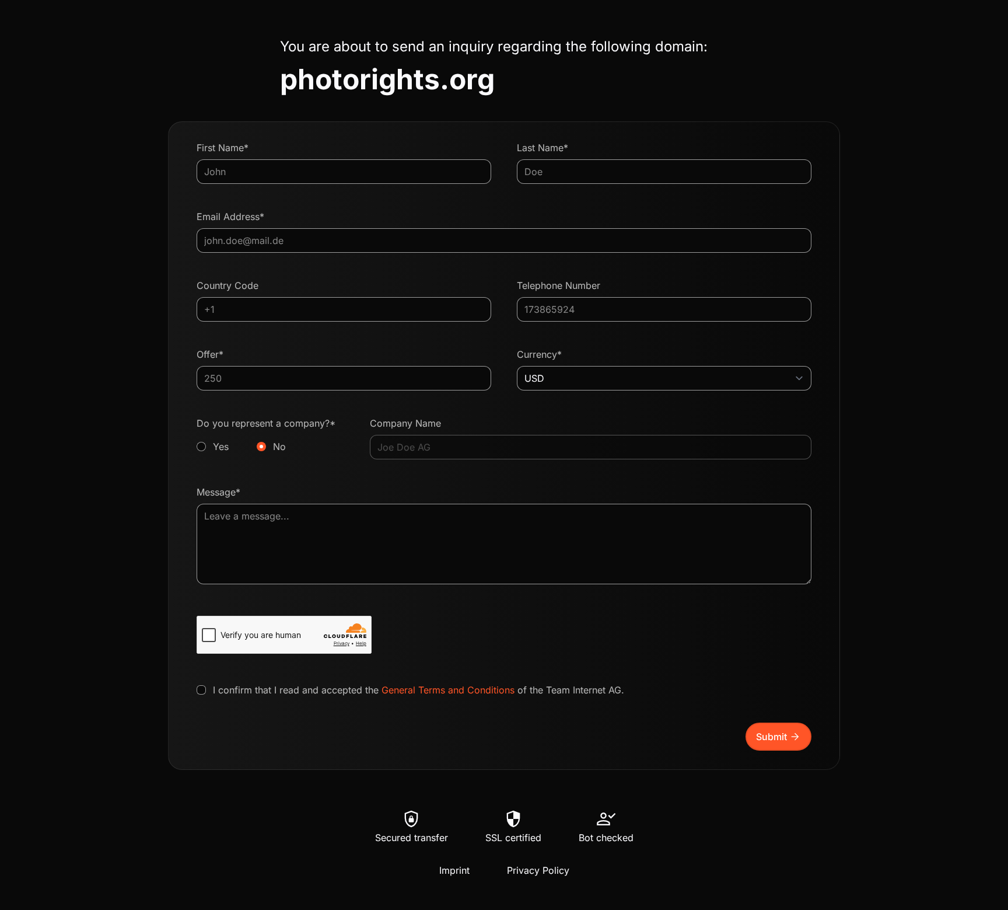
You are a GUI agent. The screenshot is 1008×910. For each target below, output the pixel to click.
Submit (778, 737)
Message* (218, 492)
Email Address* (230, 216)
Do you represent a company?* (266, 434)
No (279, 446)
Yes (221, 446)
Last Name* (542, 148)
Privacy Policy (538, 870)
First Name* (223, 148)
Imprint (454, 870)
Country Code (227, 285)
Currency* (539, 354)
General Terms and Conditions (448, 690)
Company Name (405, 423)
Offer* (210, 354)
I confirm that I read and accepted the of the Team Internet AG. (418, 690)
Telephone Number (558, 285)
